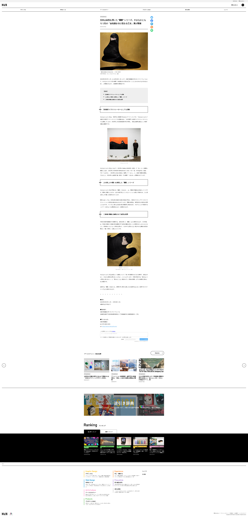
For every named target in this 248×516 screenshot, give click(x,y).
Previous (4, 365)
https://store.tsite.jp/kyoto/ (109, 326)
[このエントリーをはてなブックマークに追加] (151, 24)
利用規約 (231, 513)
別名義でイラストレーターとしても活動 (114, 94)
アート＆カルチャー (104, 9)
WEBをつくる (63, 9)
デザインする (23, 9)
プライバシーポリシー (224, 513)
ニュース (226, 9)
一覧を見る (157, 353)
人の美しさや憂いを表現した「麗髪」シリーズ (116, 97)
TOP (3, 463)
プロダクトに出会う (147, 9)
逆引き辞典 (187, 9)
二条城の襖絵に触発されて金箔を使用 (114, 99)
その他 (144, 474)
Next (244, 365)
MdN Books (235, 1)
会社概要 (236, 513)
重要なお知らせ (241, 1)
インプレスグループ (242, 513)
